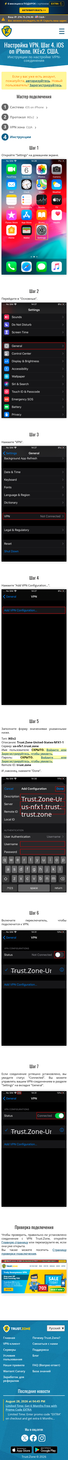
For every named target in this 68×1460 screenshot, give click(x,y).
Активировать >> (34, 10)
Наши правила (14, 1365)
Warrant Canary (14, 1371)
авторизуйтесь (38, 81)
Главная (9, 1338)
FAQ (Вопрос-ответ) (46, 1365)
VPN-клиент (11, 1343)
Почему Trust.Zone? (46, 1338)
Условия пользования (12, 1357)
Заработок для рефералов (13, 1379)
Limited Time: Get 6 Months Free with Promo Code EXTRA (31, 1407)
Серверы (9, 1349)
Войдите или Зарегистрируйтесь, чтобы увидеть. (34, 751)
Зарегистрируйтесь (45, 85)
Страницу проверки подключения (34, 1251)
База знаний (41, 1371)
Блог (35, 1355)
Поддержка (40, 1349)
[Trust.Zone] (7, 31)
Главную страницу (15, 1242)
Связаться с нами (45, 1343)
